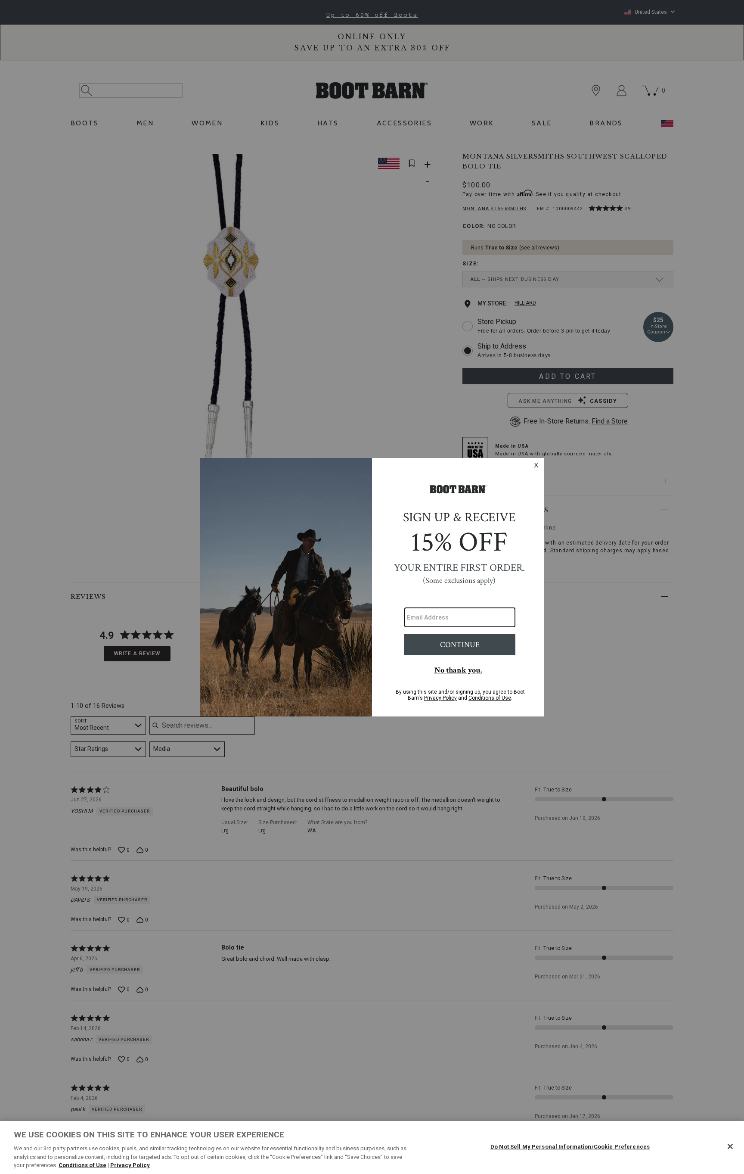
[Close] (730, 1146)
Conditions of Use (82, 1165)
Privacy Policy (130, 1165)
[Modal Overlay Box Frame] (372, 587)
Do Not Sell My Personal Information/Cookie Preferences (570, 1146)
